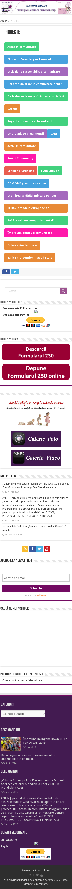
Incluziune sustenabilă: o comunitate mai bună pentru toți (33, 73)
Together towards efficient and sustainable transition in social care (32, 123)
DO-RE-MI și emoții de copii (26, 183)
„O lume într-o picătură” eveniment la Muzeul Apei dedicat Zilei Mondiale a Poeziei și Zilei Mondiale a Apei (32, 784)
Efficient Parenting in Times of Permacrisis (29, 61)
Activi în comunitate (21, 146)
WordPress (44, 870)
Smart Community (20, 158)
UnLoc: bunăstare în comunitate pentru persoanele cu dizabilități (35, 85)
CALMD (12, 108)
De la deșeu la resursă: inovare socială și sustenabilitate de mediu (35, 98)
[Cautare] (63, 291)
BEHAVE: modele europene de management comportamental (29, 209)
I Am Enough (50, 170)
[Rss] (25, 549)
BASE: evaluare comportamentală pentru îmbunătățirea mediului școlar (33, 222)
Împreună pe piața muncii (25, 133)
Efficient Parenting (20, 170)
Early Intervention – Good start (29, 257)
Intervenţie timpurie (22, 245)
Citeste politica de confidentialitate (22, 680)
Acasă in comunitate (21, 46)
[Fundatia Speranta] (36, 7)
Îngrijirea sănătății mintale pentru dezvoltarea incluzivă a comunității (31, 197)
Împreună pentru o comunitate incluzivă (29, 234)
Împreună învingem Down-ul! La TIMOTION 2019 (45, 740)
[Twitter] (39, 549)
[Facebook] (32, 549)
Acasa (3, 20)
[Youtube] (47, 549)
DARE (53, 133)
